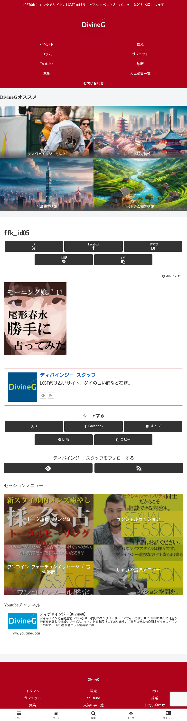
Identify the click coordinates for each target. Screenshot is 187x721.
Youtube (93, 698)
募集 (32, 705)
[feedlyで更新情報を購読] (43, 395)
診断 (154, 698)
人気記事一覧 (93, 705)
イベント (32, 691)
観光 (93, 691)
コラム (155, 691)
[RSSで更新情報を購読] (51, 395)
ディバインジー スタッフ (68, 375)
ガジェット (32, 698)
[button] (123, 259)
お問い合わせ (154, 705)
